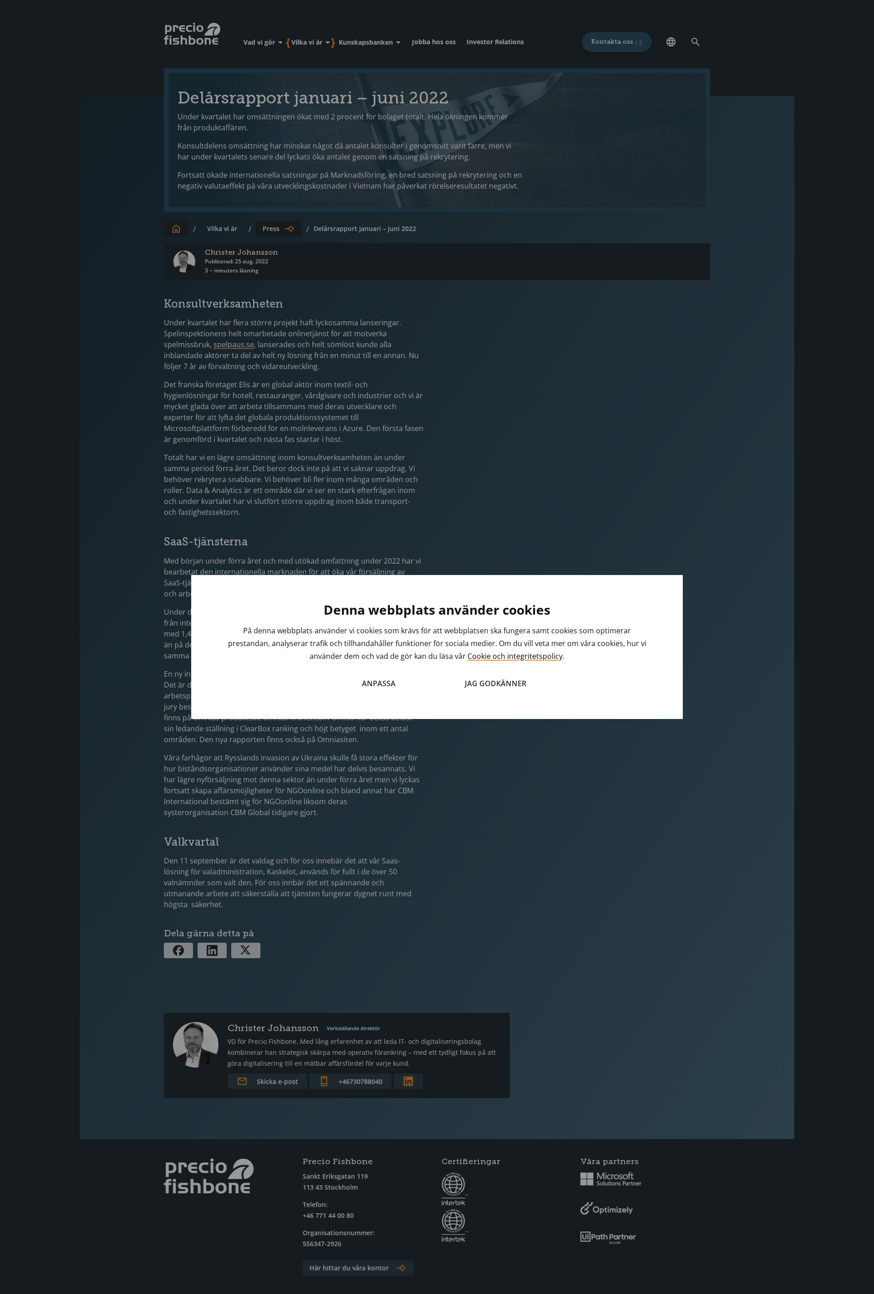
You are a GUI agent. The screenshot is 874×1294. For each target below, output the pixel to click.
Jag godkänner (495, 683)
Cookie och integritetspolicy (515, 656)
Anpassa (379, 683)
